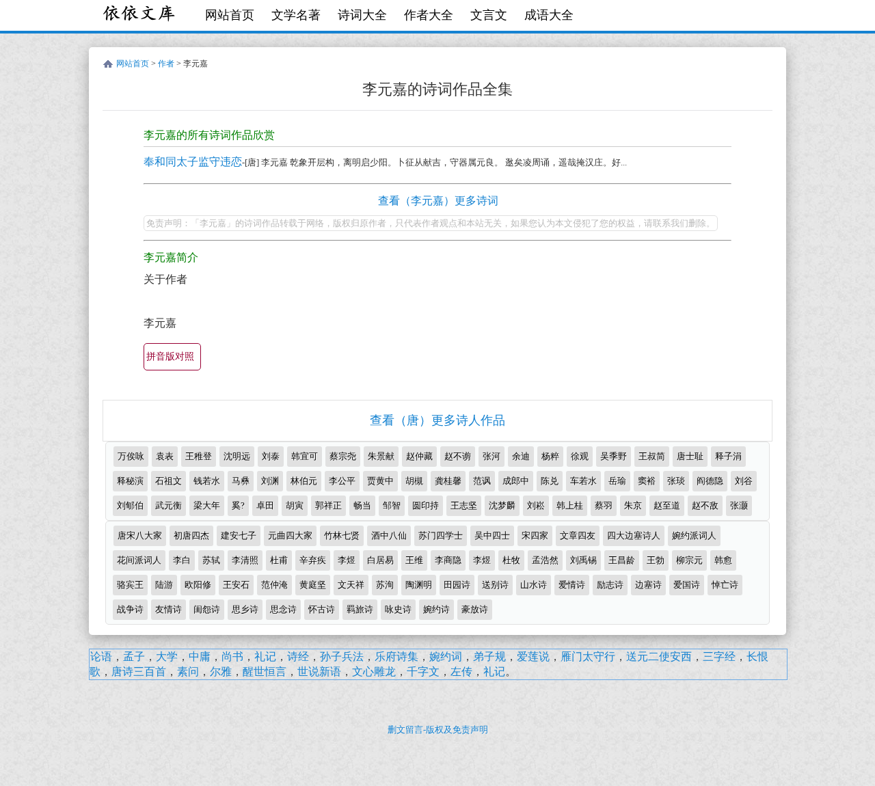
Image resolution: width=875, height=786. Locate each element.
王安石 (236, 585)
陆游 (164, 585)
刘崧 (536, 505)
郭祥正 (328, 505)
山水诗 (533, 585)
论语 (101, 656)
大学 (167, 656)
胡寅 (295, 505)
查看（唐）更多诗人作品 (437, 420)
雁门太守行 (588, 656)
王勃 (655, 560)
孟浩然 (545, 560)
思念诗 (283, 609)
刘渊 (270, 481)
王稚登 (198, 456)
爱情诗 (571, 585)
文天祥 (351, 585)
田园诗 (457, 585)
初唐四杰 (191, 535)
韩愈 (723, 560)
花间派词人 (139, 560)
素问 (188, 671)
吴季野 (613, 456)
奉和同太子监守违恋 (193, 161)
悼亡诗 (725, 585)
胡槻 (414, 481)
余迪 (521, 456)
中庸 (200, 656)
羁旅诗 (360, 609)
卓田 (265, 505)
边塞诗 (648, 585)
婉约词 (445, 656)
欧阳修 (198, 585)
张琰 (676, 481)
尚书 (232, 656)
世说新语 (319, 671)
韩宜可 (304, 456)
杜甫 (279, 560)
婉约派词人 (694, 535)
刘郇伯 (130, 505)
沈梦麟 (502, 505)
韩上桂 (569, 505)
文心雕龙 (374, 671)
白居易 (380, 560)
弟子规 (489, 656)
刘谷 (744, 481)
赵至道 (667, 505)
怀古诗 (321, 609)
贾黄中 (380, 481)
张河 (491, 456)
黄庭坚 (312, 585)
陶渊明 (418, 585)
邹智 (392, 505)
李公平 (342, 481)
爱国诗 (686, 585)
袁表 (165, 456)
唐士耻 (690, 456)
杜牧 (511, 560)
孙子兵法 (342, 656)
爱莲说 (533, 656)
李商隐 (448, 560)
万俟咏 (131, 456)
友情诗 (168, 609)
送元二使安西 (659, 656)
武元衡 (168, 505)
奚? (238, 505)
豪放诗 (474, 609)
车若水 (583, 481)
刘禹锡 (583, 560)
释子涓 (728, 456)
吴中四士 (492, 535)
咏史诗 (398, 609)
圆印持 (425, 505)
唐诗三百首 (138, 671)
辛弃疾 (312, 560)
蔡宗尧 (342, 456)
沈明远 (237, 456)
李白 (182, 560)
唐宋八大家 (140, 535)
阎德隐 (710, 481)
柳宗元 (689, 560)
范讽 (482, 481)
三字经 (719, 656)
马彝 (241, 481)
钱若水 (206, 481)
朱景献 (381, 456)
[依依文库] (140, 15)
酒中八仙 (389, 535)
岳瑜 (617, 481)
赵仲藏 (419, 456)
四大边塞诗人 (633, 535)
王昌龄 (621, 560)
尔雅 (221, 671)
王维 (414, 560)
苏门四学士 (440, 535)
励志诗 (610, 585)
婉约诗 (436, 609)
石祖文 (168, 481)
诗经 (298, 656)
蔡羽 (603, 505)
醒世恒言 (264, 671)
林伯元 (304, 481)
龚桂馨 (448, 481)
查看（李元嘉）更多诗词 (438, 200)
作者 (166, 63)
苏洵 (385, 585)
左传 (461, 671)
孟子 (134, 656)
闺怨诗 (206, 609)
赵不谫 (457, 456)
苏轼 (211, 560)
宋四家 (535, 535)
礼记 (265, 656)
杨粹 (550, 456)
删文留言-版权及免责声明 (438, 729)
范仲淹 (274, 585)
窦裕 (647, 481)
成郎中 (515, 481)
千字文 (423, 671)
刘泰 (271, 456)
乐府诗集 (396, 656)
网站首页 (229, 15)
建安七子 (238, 535)
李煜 (346, 560)
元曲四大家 (290, 535)
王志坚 (463, 505)
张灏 (739, 505)
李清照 (245, 560)
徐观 (580, 456)
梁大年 (206, 505)
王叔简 (651, 456)
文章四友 (577, 535)
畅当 (362, 505)
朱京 (633, 505)
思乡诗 (245, 609)
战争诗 (130, 609)
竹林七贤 (342, 535)
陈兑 (549, 481)
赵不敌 (705, 505)
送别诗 (495, 585)
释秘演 (130, 481)
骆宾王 (130, 585)
